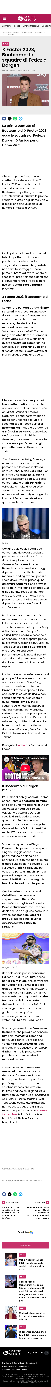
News (10, 32)
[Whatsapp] (15, 119)
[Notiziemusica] (27, 18)
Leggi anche (26, 1245)
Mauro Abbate (8, 70)
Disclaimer (30, 1363)
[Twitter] (10, 119)
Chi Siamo (6, 1363)
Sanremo (7, 25)
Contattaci (19, 1363)
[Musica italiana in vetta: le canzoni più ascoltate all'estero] (11, 1314)
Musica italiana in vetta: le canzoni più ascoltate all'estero (32, 1316)
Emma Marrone (31, 25)
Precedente (12, 1202)
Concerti (46, 25)
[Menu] (4, 18)
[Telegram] (20, 119)
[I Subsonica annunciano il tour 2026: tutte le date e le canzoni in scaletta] (11, 1333)
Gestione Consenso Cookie (14, 1369)
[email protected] (8, 1376)
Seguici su (23, 1232)
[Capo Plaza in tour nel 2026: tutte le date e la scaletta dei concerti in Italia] (11, 1262)
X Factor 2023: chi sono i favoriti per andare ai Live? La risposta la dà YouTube (10, 1212)
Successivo (39, 1202)
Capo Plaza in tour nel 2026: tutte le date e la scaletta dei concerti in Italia (31, 1264)
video (21, 745)
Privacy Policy (8, 1366)
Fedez (17, 25)
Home (4, 32)
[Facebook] (4, 119)
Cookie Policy (23, 1366)
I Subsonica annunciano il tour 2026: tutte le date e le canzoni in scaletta (32, 1335)
